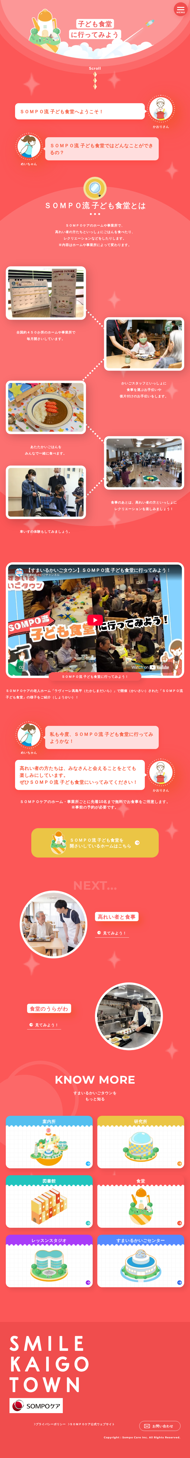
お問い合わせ (162, 1426)
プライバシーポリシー (51, 1424)
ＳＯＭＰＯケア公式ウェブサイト (92, 1424)
